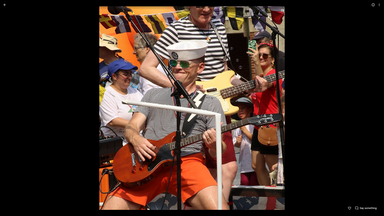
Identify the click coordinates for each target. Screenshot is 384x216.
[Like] (349, 208)
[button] (8, 108)
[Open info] (373, 5)
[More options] (379, 5)
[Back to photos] (4, 4)
